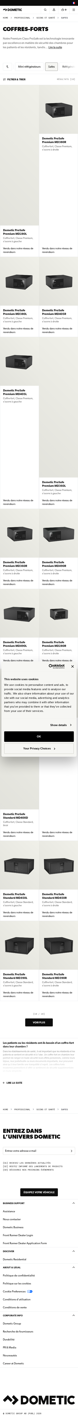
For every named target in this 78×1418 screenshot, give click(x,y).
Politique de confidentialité (19, 1275)
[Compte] (54, 10)
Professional (22, 18)
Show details (58, 725)
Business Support (13, 1203)
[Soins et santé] (7, 67)
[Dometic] (12, 10)
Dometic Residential (26, 1259)
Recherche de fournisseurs (18, 1331)
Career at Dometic (25, 1363)
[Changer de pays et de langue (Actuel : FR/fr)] (73, 3)
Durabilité (9, 1339)
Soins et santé (45, 18)
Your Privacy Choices (37, 748)
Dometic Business (24, 1227)
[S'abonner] (71, 1151)
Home (5, 18)
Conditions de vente (26, 1307)
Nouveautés (21, 1355)
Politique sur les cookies (17, 1283)
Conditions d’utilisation (16, 1299)
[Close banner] (72, 666)
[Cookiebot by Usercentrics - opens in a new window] (49, 666)
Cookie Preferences (14, 1291)
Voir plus (39, 1022)
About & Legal (11, 1267)
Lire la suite (55, 47)
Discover (8, 1251)
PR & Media (21, 1347)
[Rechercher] (45, 10)
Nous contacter (12, 1219)
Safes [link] (64, 18)
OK (39, 736)
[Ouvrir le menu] (73, 10)
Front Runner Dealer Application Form (25, 1243)
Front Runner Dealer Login (18, 1235)
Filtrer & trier (16, 79)
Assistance (9, 1211)
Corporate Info (13, 1315)
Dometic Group (23, 1323)
